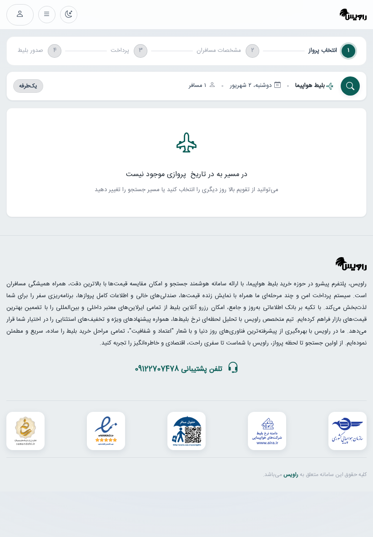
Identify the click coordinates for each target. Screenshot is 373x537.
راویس (290, 474)
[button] (186, 86)
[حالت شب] (68, 14)
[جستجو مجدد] (350, 86)
